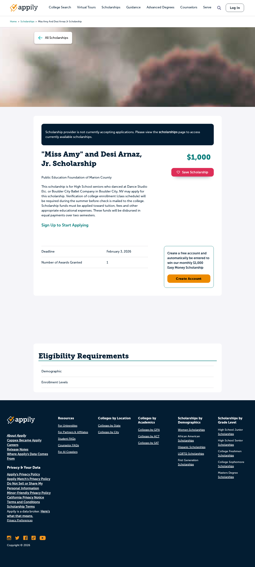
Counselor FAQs (68, 445)
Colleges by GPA (149, 429)
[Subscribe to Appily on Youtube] (43, 538)
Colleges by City (108, 432)
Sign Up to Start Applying (64, 225)
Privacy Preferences (19, 520)
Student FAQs (67, 438)
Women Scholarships (191, 429)
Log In (235, 8)
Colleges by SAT (148, 442)
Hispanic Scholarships (191, 447)
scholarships (168, 132)
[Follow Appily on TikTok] (33, 538)
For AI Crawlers (67, 451)
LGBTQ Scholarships (191, 453)
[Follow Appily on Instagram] (9, 538)
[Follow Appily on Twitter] (17, 538)
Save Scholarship (195, 172)
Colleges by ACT (148, 436)
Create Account (189, 278)
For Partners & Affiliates (73, 432)
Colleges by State (109, 425)
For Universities (67, 425)
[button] (179, 172)
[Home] (24, 8)
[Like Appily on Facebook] (25, 538)
